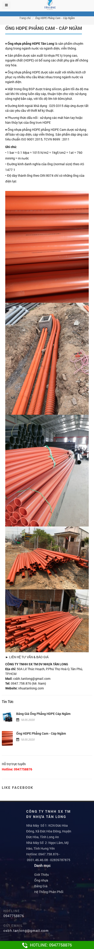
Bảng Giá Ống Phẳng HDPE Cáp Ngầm (43, 713)
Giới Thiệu (41, 874)
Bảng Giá (40, 886)
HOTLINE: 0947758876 (51, 945)
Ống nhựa (41, 880)
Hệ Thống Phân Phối (48, 892)
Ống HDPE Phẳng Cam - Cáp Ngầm (41, 733)
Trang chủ (25, 18)
